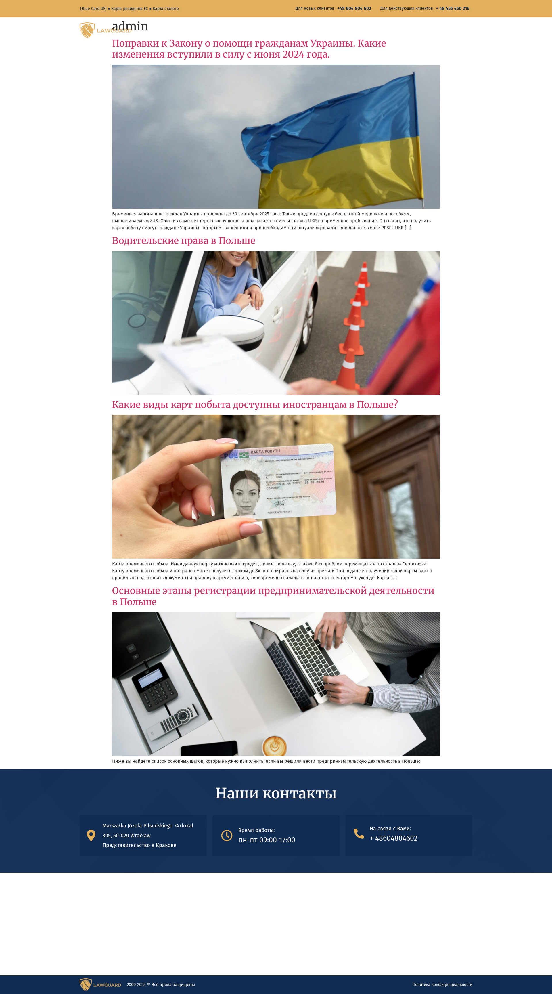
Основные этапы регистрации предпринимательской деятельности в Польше (273, 596)
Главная (401, 30)
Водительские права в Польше (183, 240)
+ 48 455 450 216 (452, 8)
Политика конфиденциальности (442, 984)
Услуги (428, 30)
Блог (459, 30)
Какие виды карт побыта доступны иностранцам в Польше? (255, 404)
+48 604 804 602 (354, 8)
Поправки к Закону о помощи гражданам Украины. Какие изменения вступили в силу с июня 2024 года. (249, 49)
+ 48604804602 (393, 838)
